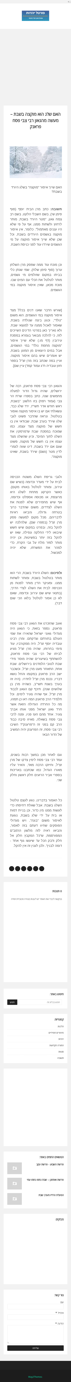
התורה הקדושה (56, 1045)
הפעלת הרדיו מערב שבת (51, 1195)
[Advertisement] (35, 64)
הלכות (61, 1026)
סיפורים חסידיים (56, 1032)
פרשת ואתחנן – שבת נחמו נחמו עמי (45, 1179)
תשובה (60, 1058)
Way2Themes (35, 1376)
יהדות (61, 1039)
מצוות (61, 1051)
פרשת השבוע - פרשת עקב (50, 1164)
